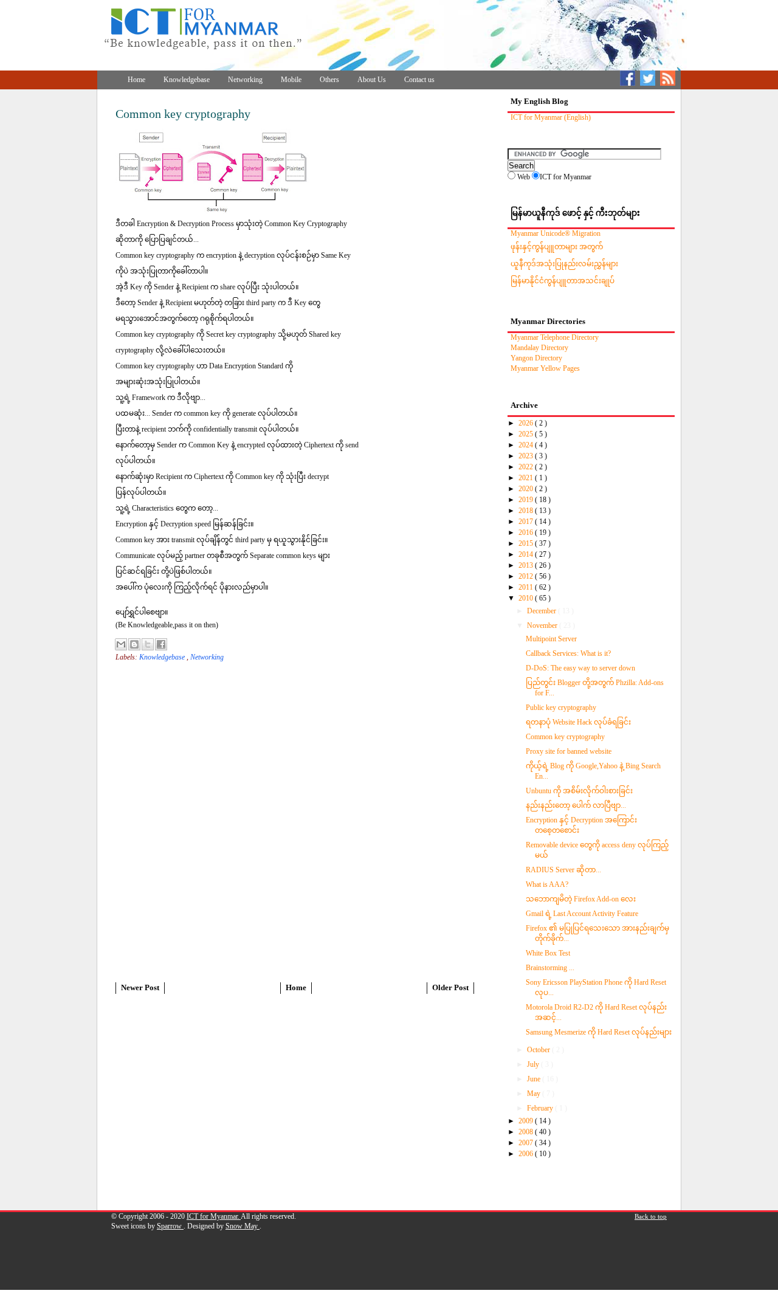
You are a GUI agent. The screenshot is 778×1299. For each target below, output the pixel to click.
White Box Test (548, 953)
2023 (526, 456)
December (542, 611)
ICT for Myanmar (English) (551, 117)
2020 (526, 488)
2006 (526, 1153)
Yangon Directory (536, 358)
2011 (526, 587)
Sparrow (170, 1226)
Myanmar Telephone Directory (555, 337)
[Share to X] (148, 644)
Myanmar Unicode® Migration (556, 233)
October (539, 1050)
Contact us (419, 79)
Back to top (651, 1216)
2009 (526, 1121)
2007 (526, 1143)
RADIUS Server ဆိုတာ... (563, 870)
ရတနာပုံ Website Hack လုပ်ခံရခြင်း (578, 722)
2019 (526, 499)
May (534, 1093)
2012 (526, 576)
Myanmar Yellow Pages (545, 368)
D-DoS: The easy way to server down (580, 668)
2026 (526, 423)
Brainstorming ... (550, 967)
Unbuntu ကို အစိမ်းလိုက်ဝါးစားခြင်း (579, 791)
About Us (371, 79)
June (534, 1079)
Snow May (242, 1226)
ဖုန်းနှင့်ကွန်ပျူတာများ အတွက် (557, 247)
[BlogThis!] (134, 644)
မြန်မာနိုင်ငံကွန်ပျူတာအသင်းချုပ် (562, 281)
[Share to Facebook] (161, 644)
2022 (526, 467)
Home (136, 79)
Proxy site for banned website (568, 751)
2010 (526, 598)
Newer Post (140, 987)
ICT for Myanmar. (214, 1216)
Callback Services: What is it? (568, 653)
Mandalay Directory (539, 347)
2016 (526, 532)
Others (329, 79)
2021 (526, 478)
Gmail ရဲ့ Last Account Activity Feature (582, 913)
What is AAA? (547, 884)
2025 (526, 434)
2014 (526, 554)
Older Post (450, 987)
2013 (526, 565)
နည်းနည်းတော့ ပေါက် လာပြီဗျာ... (576, 805)
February (541, 1108)
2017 (526, 521)
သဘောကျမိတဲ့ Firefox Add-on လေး (581, 899)
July (534, 1064)
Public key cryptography (561, 707)
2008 (526, 1132)
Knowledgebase (187, 79)
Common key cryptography (565, 736)
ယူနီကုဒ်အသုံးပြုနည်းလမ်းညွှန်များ (564, 264)
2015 (526, 543)
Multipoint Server (551, 639)
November (543, 625)
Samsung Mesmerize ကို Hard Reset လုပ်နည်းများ (599, 1032)
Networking (245, 79)
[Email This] (121, 644)
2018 (526, 510)
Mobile (291, 79)
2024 (526, 445)
